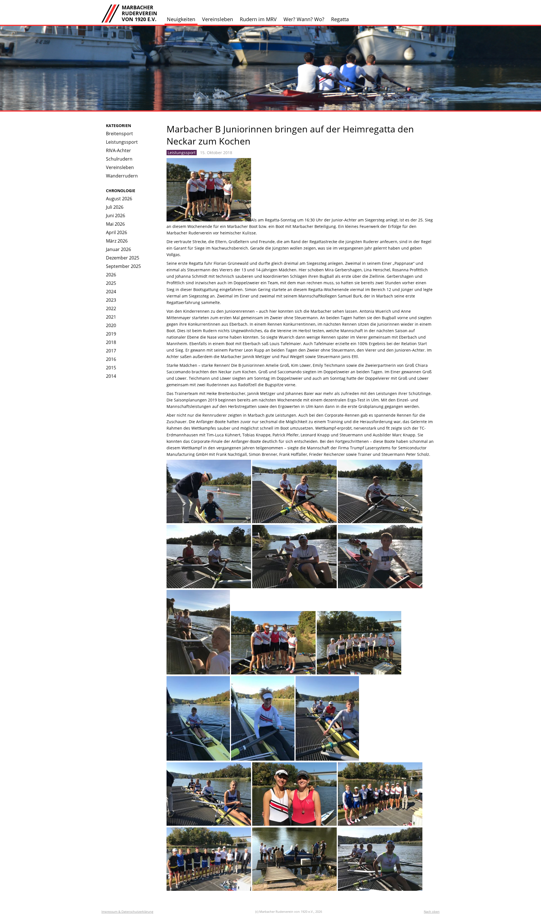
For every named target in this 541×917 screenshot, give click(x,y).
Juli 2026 (114, 207)
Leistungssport (122, 142)
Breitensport (119, 133)
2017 (111, 351)
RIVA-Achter (118, 150)
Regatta (340, 19)
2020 (111, 325)
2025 (111, 283)
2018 (111, 342)
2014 (111, 376)
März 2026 (117, 241)
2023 (111, 300)
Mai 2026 (115, 224)
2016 (111, 359)
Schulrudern (119, 159)
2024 (111, 291)
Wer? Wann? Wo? (303, 19)
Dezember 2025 (122, 258)
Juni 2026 (115, 215)
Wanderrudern (122, 176)
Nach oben (432, 911)
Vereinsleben (217, 19)
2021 (111, 317)
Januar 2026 (118, 249)
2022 (111, 308)
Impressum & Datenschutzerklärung (127, 911)
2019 (111, 334)
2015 (111, 368)
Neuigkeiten (181, 19)
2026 (111, 275)
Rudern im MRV (258, 19)
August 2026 (119, 199)
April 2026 (116, 232)
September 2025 (123, 266)
